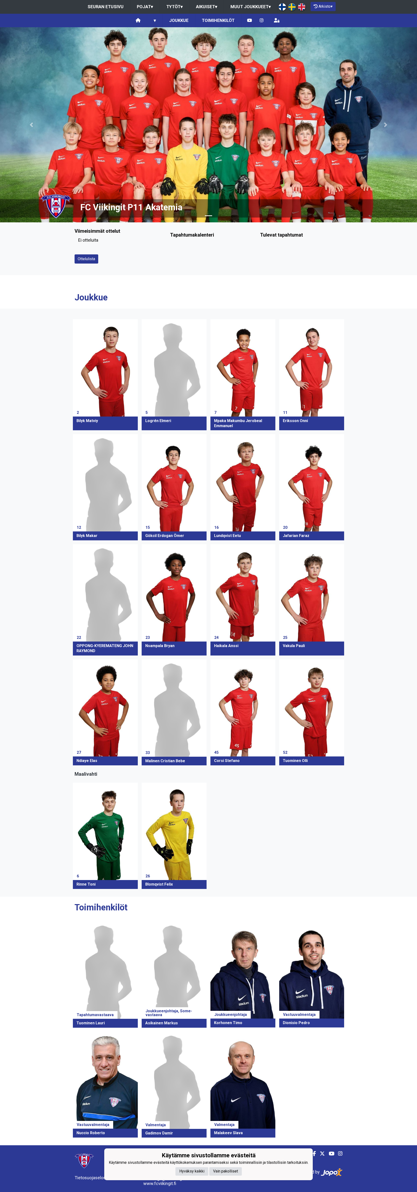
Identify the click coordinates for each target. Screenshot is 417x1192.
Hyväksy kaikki (191, 1171)
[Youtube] (249, 20)
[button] (31, 124)
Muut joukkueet (250, 6)
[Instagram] (261, 20)
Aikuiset (206, 6)
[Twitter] (320, 1153)
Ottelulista (86, 259)
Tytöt (174, 6)
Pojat (145, 6)
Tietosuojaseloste (92, 1177)
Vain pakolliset (225, 1171)
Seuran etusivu (106, 6)
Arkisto (326, 6)
